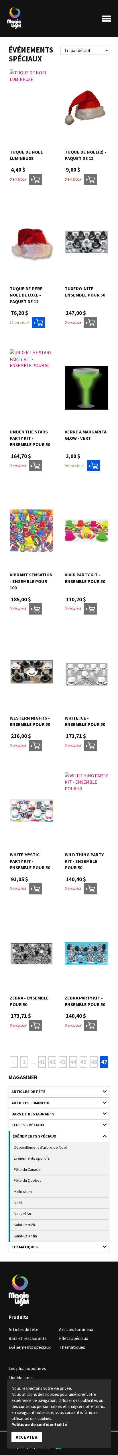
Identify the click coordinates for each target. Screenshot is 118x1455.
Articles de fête (28, 1091)
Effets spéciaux (27, 1124)
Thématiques (24, 1246)
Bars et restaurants (32, 1114)
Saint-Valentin (25, 1236)
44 (73, 1062)
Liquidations (21, 1377)
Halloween (23, 1191)
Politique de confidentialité (39, 1424)
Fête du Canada (27, 1169)
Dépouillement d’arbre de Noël (40, 1147)
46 (94, 1062)
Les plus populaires (27, 1368)
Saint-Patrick (24, 1224)
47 (104, 1062)
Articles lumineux (30, 1102)
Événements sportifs (32, 1158)
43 (63, 1062)
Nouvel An (22, 1213)
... (33, 1062)
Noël (18, 1202)
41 (42, 1062)
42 (52, 1062)
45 (83, 1062)
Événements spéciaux (34, 1136)
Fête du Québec (28, 1180)
